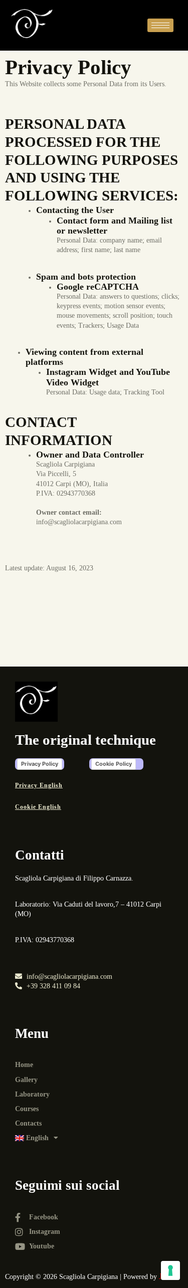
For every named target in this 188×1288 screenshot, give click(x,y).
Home (24, 1064)
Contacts (28, 1123)
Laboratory (32, 1094)
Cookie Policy (113, 763)
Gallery (26, 1080)
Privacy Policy (39, 763)
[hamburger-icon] (160, 25)
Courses (27, 1109)
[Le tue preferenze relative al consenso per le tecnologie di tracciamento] (170, 1270)
